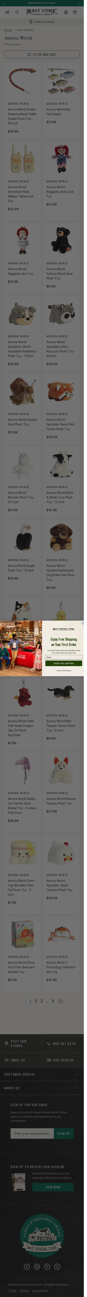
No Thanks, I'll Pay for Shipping (63, 671)
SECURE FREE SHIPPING (64, 663)
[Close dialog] (83, 623)
